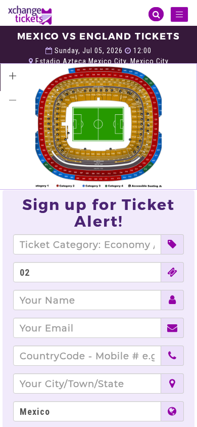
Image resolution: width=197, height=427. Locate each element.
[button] (13, 76)
